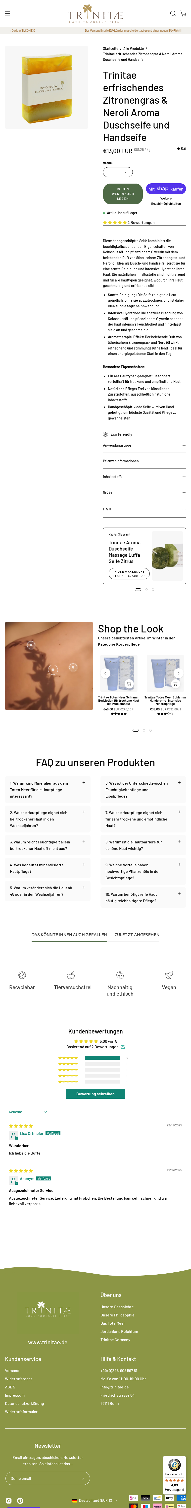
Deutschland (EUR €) (95, 1500)
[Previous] (105, 673)
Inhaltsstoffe (113, 477)
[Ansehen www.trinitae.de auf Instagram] (8, 1501)
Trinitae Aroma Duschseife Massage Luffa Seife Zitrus (125, 551)
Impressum (15, 1395)
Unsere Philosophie (117, 1314)
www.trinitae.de (47, 1342)
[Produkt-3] (31, 645)
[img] (181, 149)
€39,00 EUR (167, 709)
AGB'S (10, 1386)
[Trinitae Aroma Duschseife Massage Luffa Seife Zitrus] (167, 556)
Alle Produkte (133, 48)
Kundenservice (23, 1359)
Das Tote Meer (112, 1323)
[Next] (179, 673)
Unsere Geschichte (117, 1306)
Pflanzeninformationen (121, 461)
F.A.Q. (107, 509)
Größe (107, 492)
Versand (12, 1370)
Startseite (110, 48)
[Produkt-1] (53, 670)
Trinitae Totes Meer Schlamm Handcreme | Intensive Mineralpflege (165, 700)
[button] (172, 13)
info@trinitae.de (114, 1386)
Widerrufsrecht (18, 1378)
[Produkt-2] (73, 667)
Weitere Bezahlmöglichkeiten (166, 201)
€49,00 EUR (120, 709)
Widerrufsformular (21, 1411)
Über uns (111, 1295)
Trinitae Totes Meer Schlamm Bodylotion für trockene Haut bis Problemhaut (119, 700)
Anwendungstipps (117, 445)
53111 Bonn (109, 1403)
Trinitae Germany (115, 1339)
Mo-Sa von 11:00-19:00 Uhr (123, 1378)
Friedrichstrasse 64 (117, 1395)
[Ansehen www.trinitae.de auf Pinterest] (20, 1501)
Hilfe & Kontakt (118, 1359)
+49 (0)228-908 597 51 (118, 1370)
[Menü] (183, 1459)
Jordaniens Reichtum (119, 1331)
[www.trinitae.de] (95, 13)
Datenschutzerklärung (24, 1403)
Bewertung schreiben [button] (95, 1093)
